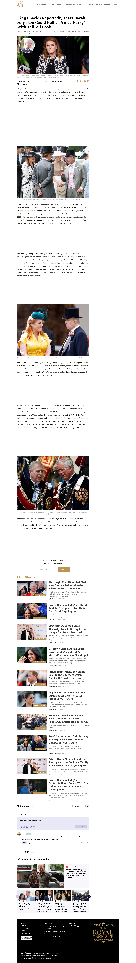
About (23, 923)
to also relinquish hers (60, 95)
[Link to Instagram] (75, 927)
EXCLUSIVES (70, 4)
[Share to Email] (87, 81)
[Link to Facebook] (69, 927)
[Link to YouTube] (78, 927)
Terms (23, 931)
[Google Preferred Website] (26, 939)
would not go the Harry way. (31, 522)
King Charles (22, 89)
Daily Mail (51, 207)
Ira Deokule (53, 599)
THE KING (98, 4)
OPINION (90, 4)
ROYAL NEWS (81, 4)
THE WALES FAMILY (57, 4)
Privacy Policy (25, 928)
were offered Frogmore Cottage (39, 362)
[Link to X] (72, 927)
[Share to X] (80, 81)
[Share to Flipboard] (84, 81)
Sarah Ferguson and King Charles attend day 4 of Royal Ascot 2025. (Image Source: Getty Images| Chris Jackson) (53, 199)
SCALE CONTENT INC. (55, 952)
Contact (23, 926)
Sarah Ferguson (40, 95)
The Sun (51, 522)
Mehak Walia (53, 620)
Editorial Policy (25, 933)
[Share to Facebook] (77, 81)
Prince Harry (38, 260)
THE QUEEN (107, 4)
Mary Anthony (54, 665)
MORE (116, 4)
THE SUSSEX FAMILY (42, 4)
